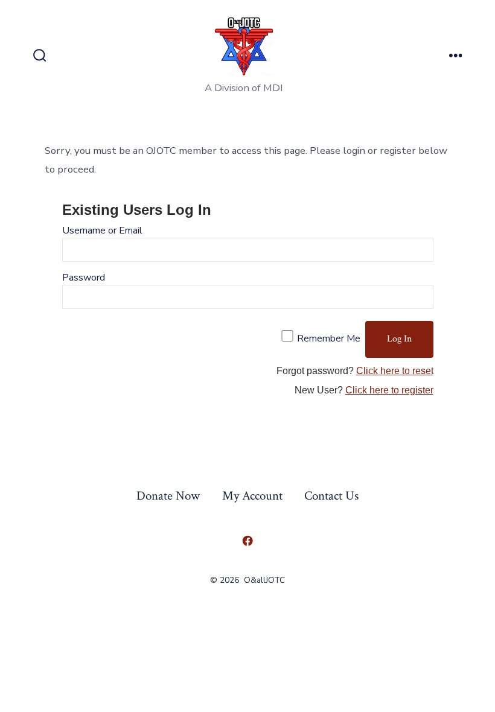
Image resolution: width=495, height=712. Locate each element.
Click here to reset (394, 371)
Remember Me (328, 338)
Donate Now (168, 496)
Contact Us (331, 496)
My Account (252, 496)
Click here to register (389, 390)
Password (83, 277)
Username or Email (102, 230)
